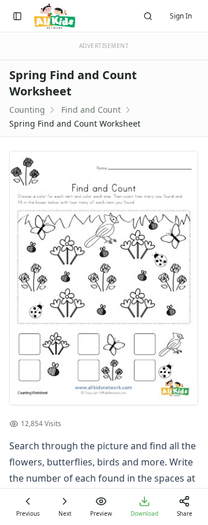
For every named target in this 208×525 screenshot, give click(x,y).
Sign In (181, 16)
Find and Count (91, 109)
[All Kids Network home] (54, 16)
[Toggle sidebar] (17, 16)
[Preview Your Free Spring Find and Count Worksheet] (104, 278)
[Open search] (148, 16)
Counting (27, 109)
